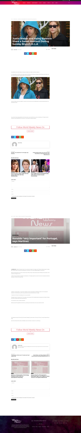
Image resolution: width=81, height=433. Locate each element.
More (56, 2)
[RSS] (68, 0)
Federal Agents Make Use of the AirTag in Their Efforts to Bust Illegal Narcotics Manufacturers (41, 153)
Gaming (44, 2)
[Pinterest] (65, 0)
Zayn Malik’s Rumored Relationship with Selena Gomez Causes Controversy (40, 175)
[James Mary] (12, 50)
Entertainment (34, 2)
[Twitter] (69, 0)
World (24, 2)
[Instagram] (63, 0)
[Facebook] (62, 0)
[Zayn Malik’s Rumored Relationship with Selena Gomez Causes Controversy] (40, 165)
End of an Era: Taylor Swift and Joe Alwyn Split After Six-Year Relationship (19, 175)
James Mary (15, 49)
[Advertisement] (40, 11)
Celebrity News (15, 35)
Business (28, 2)
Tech (53, 2)
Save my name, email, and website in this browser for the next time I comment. (23, 196)
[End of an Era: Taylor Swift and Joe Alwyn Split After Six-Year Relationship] (20, 165)
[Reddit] (66, 0)
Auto (40, 2)
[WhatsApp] (33, 53)
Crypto (48, 2)
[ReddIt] (35, 53)
